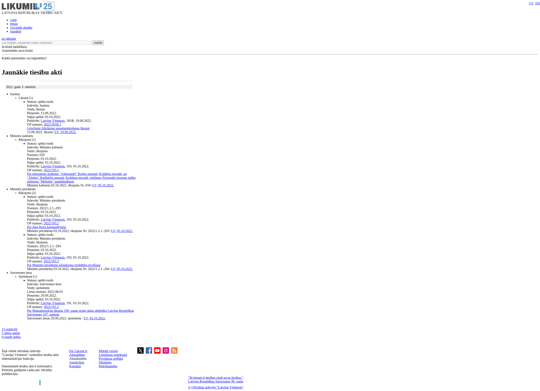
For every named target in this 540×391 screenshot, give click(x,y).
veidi (13, 20)
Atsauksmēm (77, 358)
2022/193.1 (51, 170)
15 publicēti (9, 329)
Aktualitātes (77, 355)
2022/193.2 (51, 223)
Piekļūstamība (108, 366)
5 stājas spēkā (11, 333)
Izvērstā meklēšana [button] (14, 47)
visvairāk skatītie (21, 27)
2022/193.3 (51, 261)
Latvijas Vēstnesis (53, 120)
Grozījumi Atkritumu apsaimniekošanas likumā (58, 128)
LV (531, 3)
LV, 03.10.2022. (95, 318)
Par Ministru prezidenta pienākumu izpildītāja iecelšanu (63, 265)
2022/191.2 (51, 307)
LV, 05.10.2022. (103, 185)
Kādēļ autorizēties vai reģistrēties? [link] (24, 58)
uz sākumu (9, 38)
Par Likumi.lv (78, 351)
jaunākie (15, 31)
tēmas (14, 24)
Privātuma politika (111, 358)
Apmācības (76, 362)
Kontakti (75, 366)
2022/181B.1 (52, 124)
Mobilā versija (108, 351)
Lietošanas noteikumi (113, 355)
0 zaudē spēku (11, 337)
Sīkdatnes (105, 362)
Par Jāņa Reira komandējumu (46, 227)
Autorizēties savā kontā (17, 50)
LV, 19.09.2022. (65, 132)
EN (537, 3)
